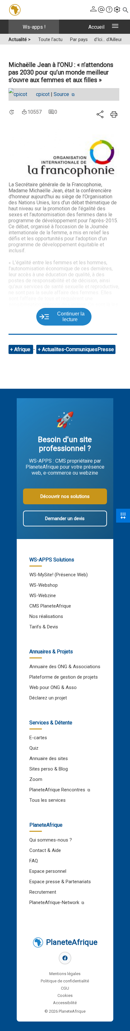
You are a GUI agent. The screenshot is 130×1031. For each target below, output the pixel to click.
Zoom (35, 779)
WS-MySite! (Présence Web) (58, 575)
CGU (65, 988)
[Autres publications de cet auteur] (21, 94)
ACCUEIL (96, 27)
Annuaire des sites (48, 758)
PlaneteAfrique (72, 942)
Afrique (23, 349)
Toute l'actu (50, 39)
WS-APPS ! (34, 27)
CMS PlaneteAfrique (50, 606)
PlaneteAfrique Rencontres (57, 790)
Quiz (33, 748)
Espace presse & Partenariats (60, 881)
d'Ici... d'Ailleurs (109, 39)
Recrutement (42, 892)
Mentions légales (64, 973)
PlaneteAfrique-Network (54, 902)
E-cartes (38, 737)
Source (62, 94)
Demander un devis (65, 518)
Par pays (79, 39)
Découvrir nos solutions (65, 496)
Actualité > (20, 39)
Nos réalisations (46, 616)
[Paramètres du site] (117, 10)
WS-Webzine (42, 595)
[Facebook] (65, 958)
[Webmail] (101, 10)
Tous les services (47, 800)
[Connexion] (93, 10)
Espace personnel (47, 871)
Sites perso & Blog (48, 769)
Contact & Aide (45, 850)
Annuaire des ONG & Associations (64, 666)
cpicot (43, 94)
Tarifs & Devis (43, 627)
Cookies (65, 995)
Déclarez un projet (48, 698)
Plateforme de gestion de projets (63, 677)
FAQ (33, 861)
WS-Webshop (43, 585)
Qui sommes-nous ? (50, 840)
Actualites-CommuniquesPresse (78, 349)
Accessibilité (65, 1002)
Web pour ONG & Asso (53, 687)
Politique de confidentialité (65, 981)
